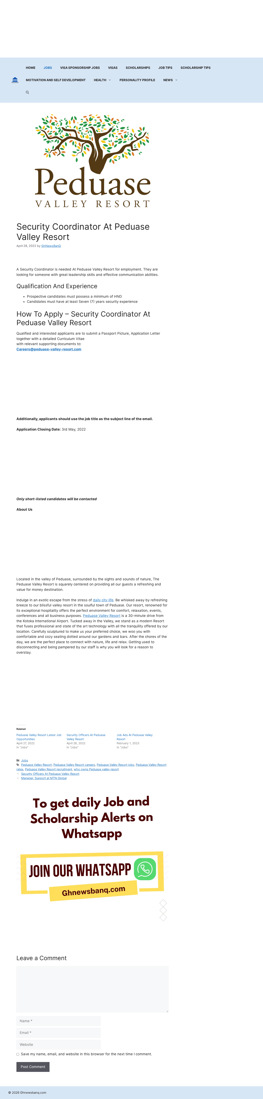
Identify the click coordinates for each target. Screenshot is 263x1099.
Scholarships (138, 68)
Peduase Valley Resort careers (74, 764)
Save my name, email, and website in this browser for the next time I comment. (86, 1054)
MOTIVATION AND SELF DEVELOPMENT (56, 80)
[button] (27, 92)
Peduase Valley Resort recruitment (48, 769)
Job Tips (165, 68)
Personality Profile (137, 80)
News (168, 80)
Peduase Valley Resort (101, 616)
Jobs (48, 68)
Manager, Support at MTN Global (44, 778)
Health (100, 80)
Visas (113, 68)
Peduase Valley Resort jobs (115, 764)
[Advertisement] (131, 29)
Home (30, 68)
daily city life (103, 600)
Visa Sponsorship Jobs (80, 68)
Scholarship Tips (196, 68)
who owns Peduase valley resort (96, 769)
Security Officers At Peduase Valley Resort (50, 773)
